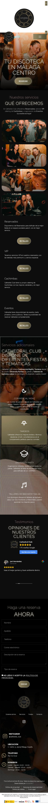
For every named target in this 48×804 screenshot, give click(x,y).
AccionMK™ (30, 783)
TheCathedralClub (11, 781)
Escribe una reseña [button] (28, 552)
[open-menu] (46, 3)
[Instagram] (24, 722)
